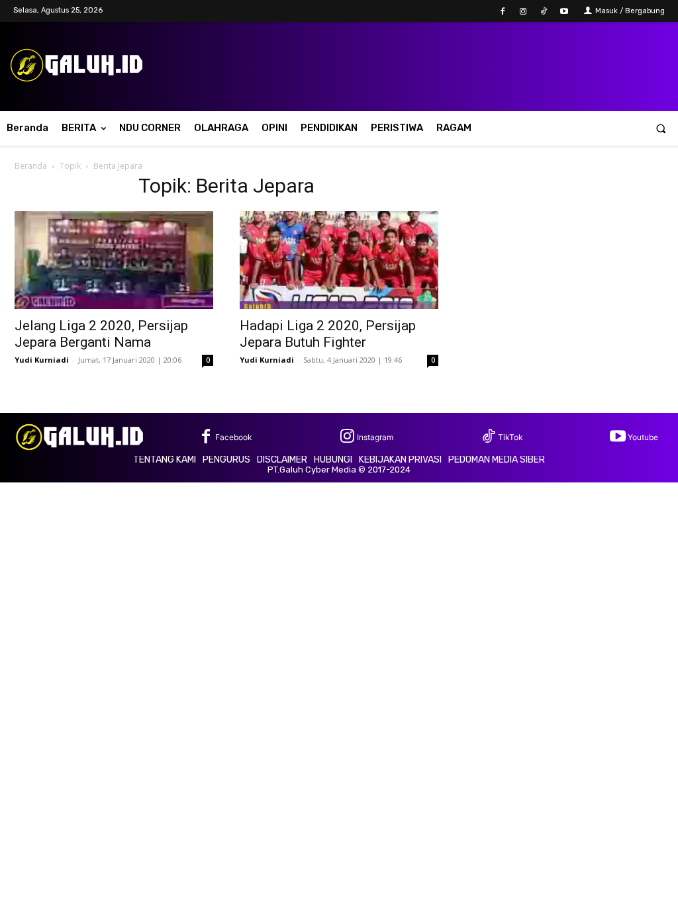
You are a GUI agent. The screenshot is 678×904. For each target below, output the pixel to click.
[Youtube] (564, 11)
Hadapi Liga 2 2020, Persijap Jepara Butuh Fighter (328, 334)
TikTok (510, 437)
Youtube (643, 437)
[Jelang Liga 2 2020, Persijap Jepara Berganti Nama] (114, 260)
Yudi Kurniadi (42, 360)
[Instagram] (522, 11)
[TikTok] (544, 11)
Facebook (233, 437)
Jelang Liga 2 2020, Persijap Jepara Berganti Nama (101, 334)
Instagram (375, 437)
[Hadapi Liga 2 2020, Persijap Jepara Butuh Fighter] (339, 260)
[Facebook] (502, 11)
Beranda (31, 165)
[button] (661, 128)
